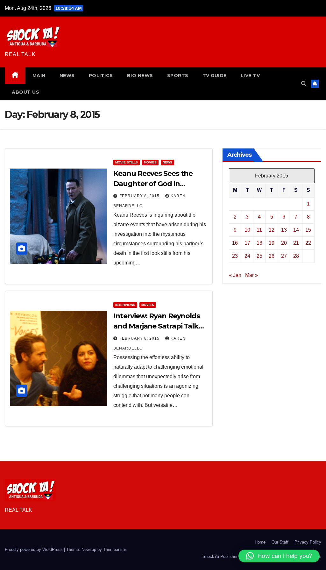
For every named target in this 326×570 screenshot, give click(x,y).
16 (235, 243)
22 (308, 243)
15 (308, 230)
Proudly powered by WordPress (34, 549)
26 (271, 256)
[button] (303, 83)
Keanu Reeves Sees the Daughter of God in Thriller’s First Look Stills (154, 183)
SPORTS (177, 75)
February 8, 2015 (140, 196)
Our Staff (280, 542)
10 (247, 230)
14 (296, 230)
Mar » (251, 275)
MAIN (39, 75)
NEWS (67, 75)
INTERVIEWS (125, 305)
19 (271, 243)
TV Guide (214, 75)
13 (284, 230)
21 (296, 243)
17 (247, 243)
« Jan (235, 275)
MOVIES (150, 162)
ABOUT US (25, 92)
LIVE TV (250, 75)
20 (284, 243)
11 (259, 230)
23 (235, 256)
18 (259, 243)
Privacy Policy (307, 542)
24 (247, 256)
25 (259, 256)
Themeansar (114, 549)
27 (284, 256)
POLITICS (101, 75)
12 (271, 230)
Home (260, 542)
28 (296, 256)
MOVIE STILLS (126, 162)
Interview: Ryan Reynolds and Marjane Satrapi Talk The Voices (156, 326)
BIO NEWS (140, 75)
